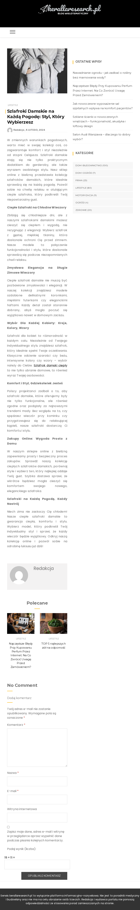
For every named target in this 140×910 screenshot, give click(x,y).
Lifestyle (13, 105)
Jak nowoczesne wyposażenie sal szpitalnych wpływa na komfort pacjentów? (103, 106)
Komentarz (16, 725)
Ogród (80, 202)
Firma (79, 180)
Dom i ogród (83, 172)
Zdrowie (81, 210)
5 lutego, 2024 (35, 130)
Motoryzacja (84, 195)
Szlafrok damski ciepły (50, 365)
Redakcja (18, 129)
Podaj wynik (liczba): (21, 849)
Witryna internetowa (22, 809)
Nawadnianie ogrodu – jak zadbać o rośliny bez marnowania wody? (102, 75)
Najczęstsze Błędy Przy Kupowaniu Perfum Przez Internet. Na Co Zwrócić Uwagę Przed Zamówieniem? (21, 655)
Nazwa (13, 773)
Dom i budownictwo (88, 165)
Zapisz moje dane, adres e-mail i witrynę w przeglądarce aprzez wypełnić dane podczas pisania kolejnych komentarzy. (35, 836)
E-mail (13, 791)
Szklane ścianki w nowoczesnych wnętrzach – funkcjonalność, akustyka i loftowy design (99, 121)
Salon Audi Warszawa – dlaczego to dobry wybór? (101, 137)
